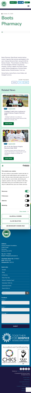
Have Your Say (6, 278)
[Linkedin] (29, 369)
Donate (4, 270)
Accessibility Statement (24, 382)
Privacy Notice (26, 377)
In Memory (5, 275)
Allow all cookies (15, 216)
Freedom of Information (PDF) (23, 386)
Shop (3, 272)
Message (5, 313)
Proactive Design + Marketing (23, 371)
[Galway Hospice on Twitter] (23, 369)
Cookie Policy (26, 379)
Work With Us (6, 288)
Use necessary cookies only (15, 226)
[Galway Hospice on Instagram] (26, 369)
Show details (22, 211)
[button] (28, 5)
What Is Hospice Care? (8, 280)
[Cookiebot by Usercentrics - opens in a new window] (22, 166)
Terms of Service (25, 384)
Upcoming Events (6, 285)
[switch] (27, 196)
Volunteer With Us (7, 283)
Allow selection (15, 221)
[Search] (27, 293)
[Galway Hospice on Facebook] (21, 369)
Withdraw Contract (25, 390)
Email (4, 307)
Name (4, 300)
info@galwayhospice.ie (11, 256)
